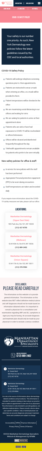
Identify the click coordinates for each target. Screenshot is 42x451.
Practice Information (28, 423)
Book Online (7, 9)
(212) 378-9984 (13, 391)
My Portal (35, 9)
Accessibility (10, 423)
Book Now (21, 447)
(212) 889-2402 (23, 356)
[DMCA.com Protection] (21, 440)
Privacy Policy (14, 426)
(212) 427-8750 (13, 376)
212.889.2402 (21, 9)
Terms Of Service (26, 426)
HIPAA (18, 423)
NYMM (32, 436)
